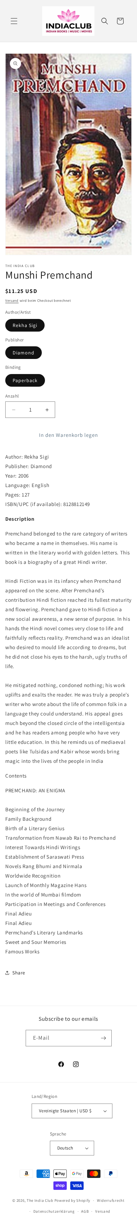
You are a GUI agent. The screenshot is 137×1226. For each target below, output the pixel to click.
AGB (85, 1211)
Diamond (23, 352)
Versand (12, 300)
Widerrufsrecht (111, 1200)
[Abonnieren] (103, 1038)
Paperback (25, 380)
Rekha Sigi (25, 325)
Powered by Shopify (72, 1200)
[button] (14, 21)
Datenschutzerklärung (54, 1211)
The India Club (40, 1200)
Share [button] (18, 973)
